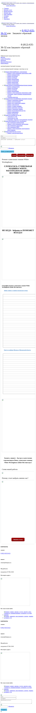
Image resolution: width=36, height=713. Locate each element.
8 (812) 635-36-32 (5, 553)
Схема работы (21, 155)
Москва (3, 57)
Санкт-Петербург (11, 5)
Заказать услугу (18, 539)
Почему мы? (30, 155)
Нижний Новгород (6, 62)
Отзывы (14, 155)
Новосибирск (4, 63)
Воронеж (3, 60)
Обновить (11, 148)
